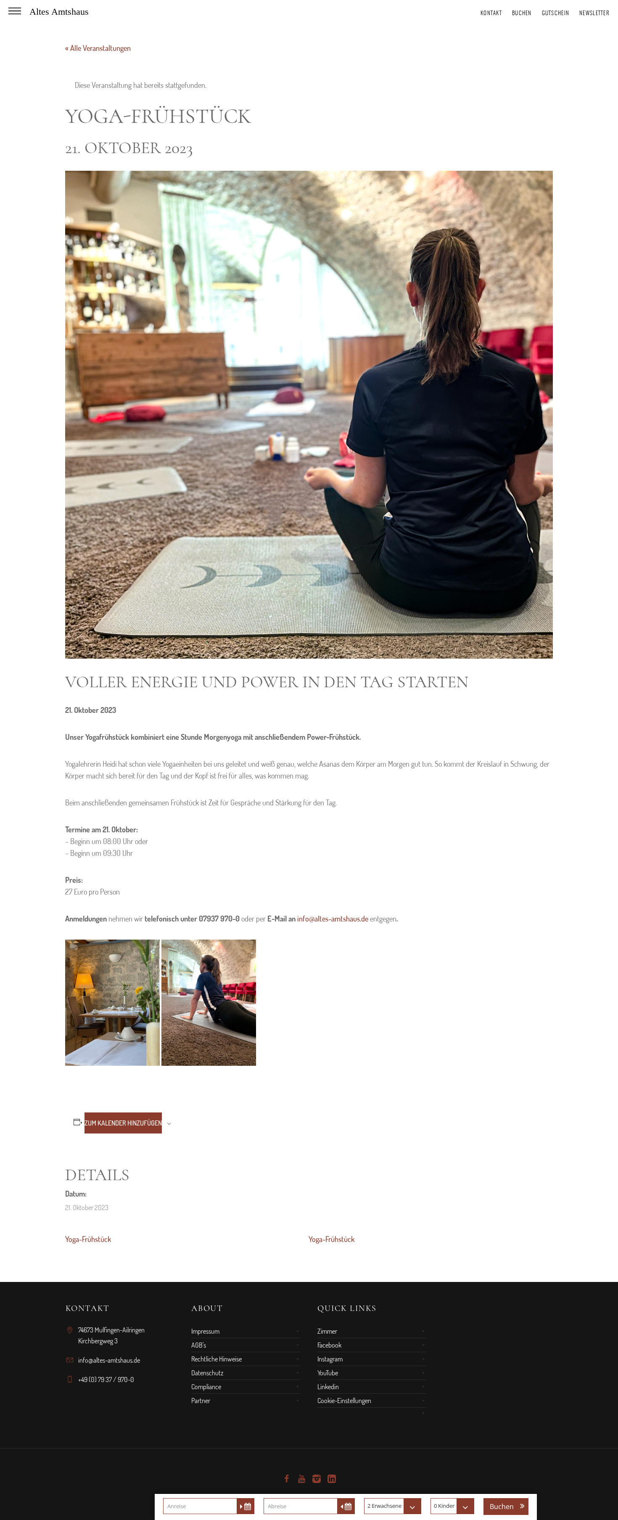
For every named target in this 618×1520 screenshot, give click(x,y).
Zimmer (327, 1331)
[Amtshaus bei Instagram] (316, 1478)
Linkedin (328, 1386)
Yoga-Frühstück (88, 1239)
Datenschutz (207, 1373)
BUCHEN (522, 13)
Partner (200, 1400)
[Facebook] (286, 1478)
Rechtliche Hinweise (216, 1359)
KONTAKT (491, 13)
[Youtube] (301, 1478)
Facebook (329, 1345)
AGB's (198, 1345)
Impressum (205, 1331)
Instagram (330, 1359)
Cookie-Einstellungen (344, 1400)
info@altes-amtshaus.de (332, 918)
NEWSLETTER (594, 13)
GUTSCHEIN (556, 13)
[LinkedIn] (331, 1478)
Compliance (206, 1386)
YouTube (327, 1373)
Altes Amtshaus (59, 11)
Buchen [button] (502, 1506)
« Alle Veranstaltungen (98, 48)
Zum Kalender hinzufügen (123, 1123)
